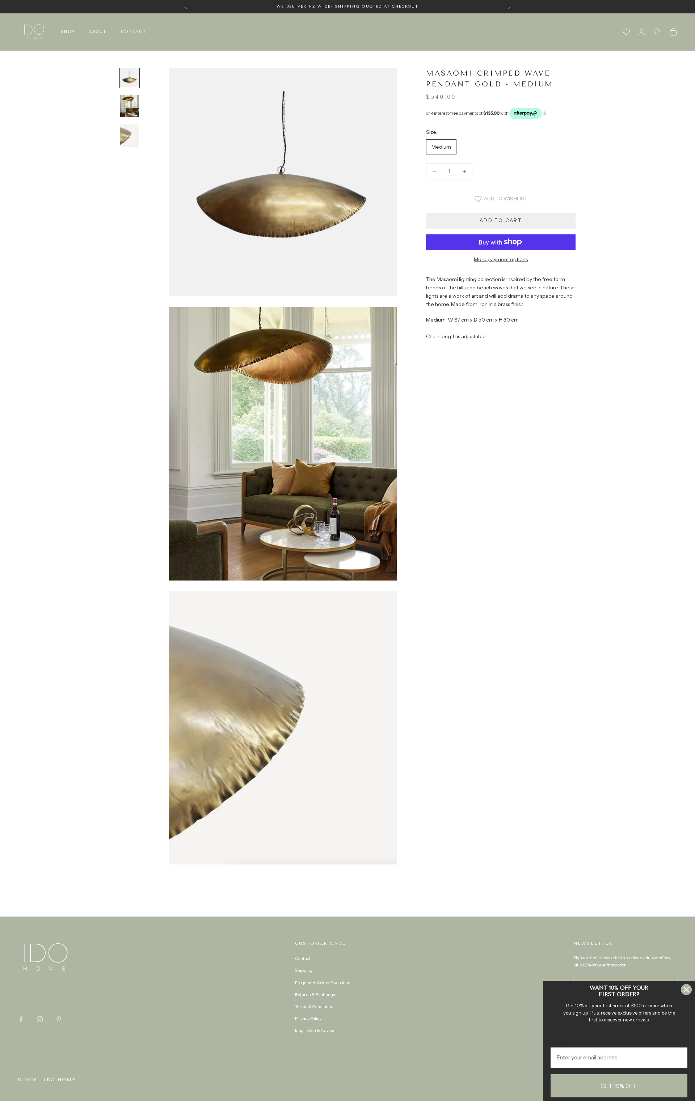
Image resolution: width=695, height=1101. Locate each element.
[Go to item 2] (129, 106)
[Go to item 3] (129, 136)
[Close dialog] (686, 989)
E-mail (559, 1041)
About (97, 31)
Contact (134, 31)
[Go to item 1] (129, 78)
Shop (68, 31)
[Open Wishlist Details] (626, 31)
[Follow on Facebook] (21, 1019)
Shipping (303, 970)
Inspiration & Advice (314, 1030)
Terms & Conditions (314, 1006)
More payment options (501, 259)
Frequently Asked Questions (322, 982)
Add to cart (501, 220)
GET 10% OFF (619, 1085)
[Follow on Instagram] (39, 1019)
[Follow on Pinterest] (58, 1019)
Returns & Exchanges (316, 994)
